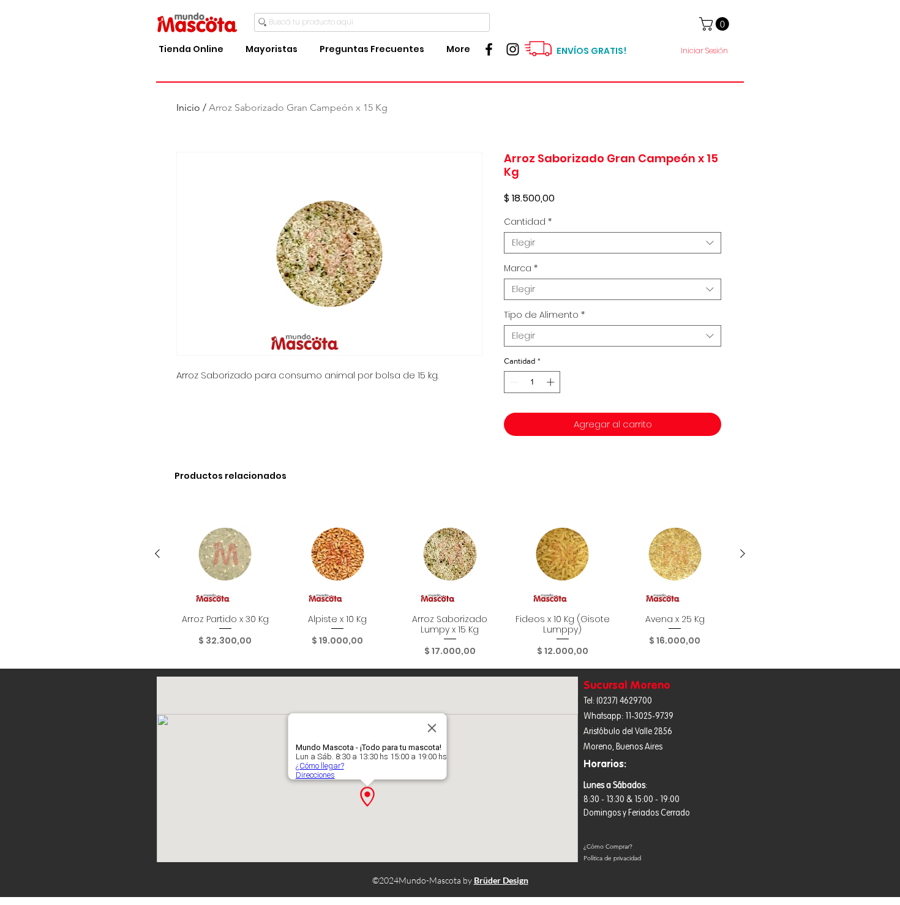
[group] (450, 580)
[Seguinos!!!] (512, 49)
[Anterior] (157, 553)
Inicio (188, 107)
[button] (715, 24)
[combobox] (612, 242)
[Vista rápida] (225, 554)
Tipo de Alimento (544, 315)
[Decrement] (513, 382)
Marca (521, 268)
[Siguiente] (742, 553)
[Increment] (551, 382)
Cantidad (528, 222)
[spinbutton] (532, 382)
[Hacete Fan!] (489, 49)
